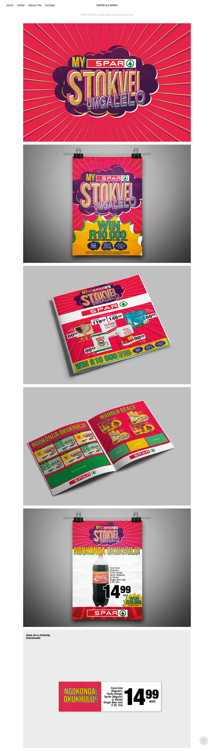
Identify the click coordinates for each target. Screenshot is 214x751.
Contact (50, 5)
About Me (34, 5)
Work (10, 5)
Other (21, 5)
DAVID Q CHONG (107, 5)
